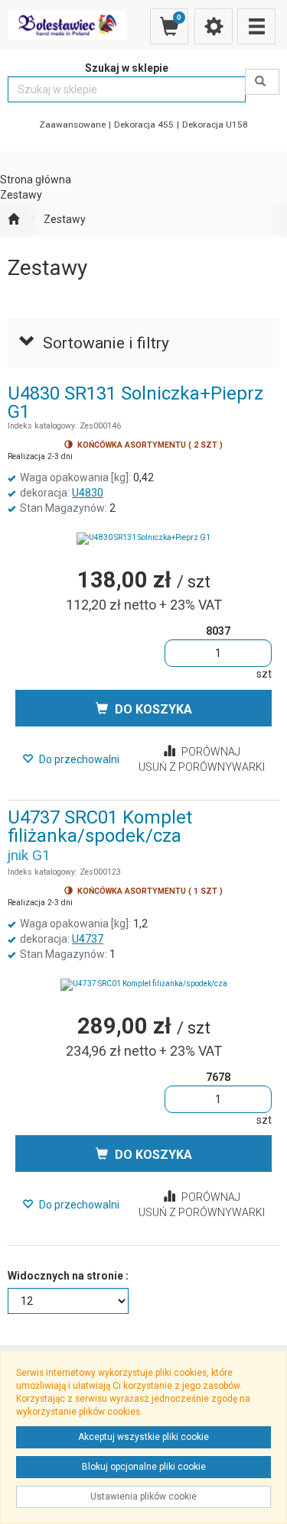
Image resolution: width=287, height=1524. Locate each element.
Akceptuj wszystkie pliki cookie (143, 1437)
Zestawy (65, 219)
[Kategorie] (256, 26)
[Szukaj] (262, 82)
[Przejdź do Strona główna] (13, 220)
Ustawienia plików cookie (143, 1496)
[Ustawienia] (213, 26)
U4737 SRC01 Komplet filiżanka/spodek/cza (100, 826)
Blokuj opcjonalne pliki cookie (144, 1466)
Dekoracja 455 (144, 124)
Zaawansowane (72, 124)
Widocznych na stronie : (68, 1276)
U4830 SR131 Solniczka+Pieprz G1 (135, 402)
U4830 (87, 493)
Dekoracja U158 (215, 124)
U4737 (87, 939)
